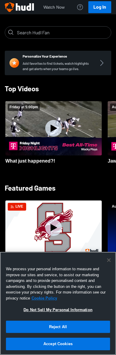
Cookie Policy (44, 298)
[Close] (108, 260)
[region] (58, 303)
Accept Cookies (58, 344)
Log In (99, 7)
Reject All (58, 327)
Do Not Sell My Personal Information (58, 310)
